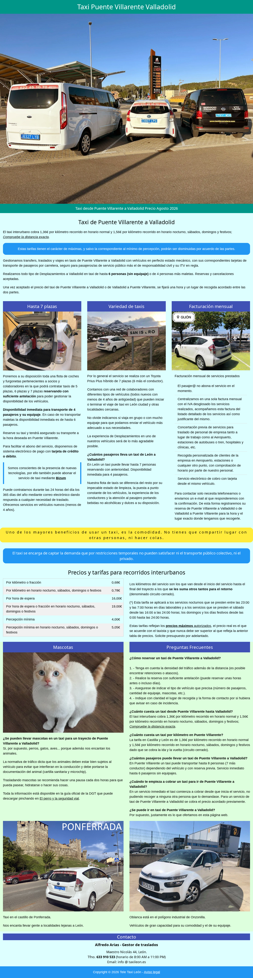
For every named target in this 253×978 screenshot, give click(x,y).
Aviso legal (152, 972)
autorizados (188, 626)
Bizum (61, 478)
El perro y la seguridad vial (59, 798)
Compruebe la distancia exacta (26, 237)
